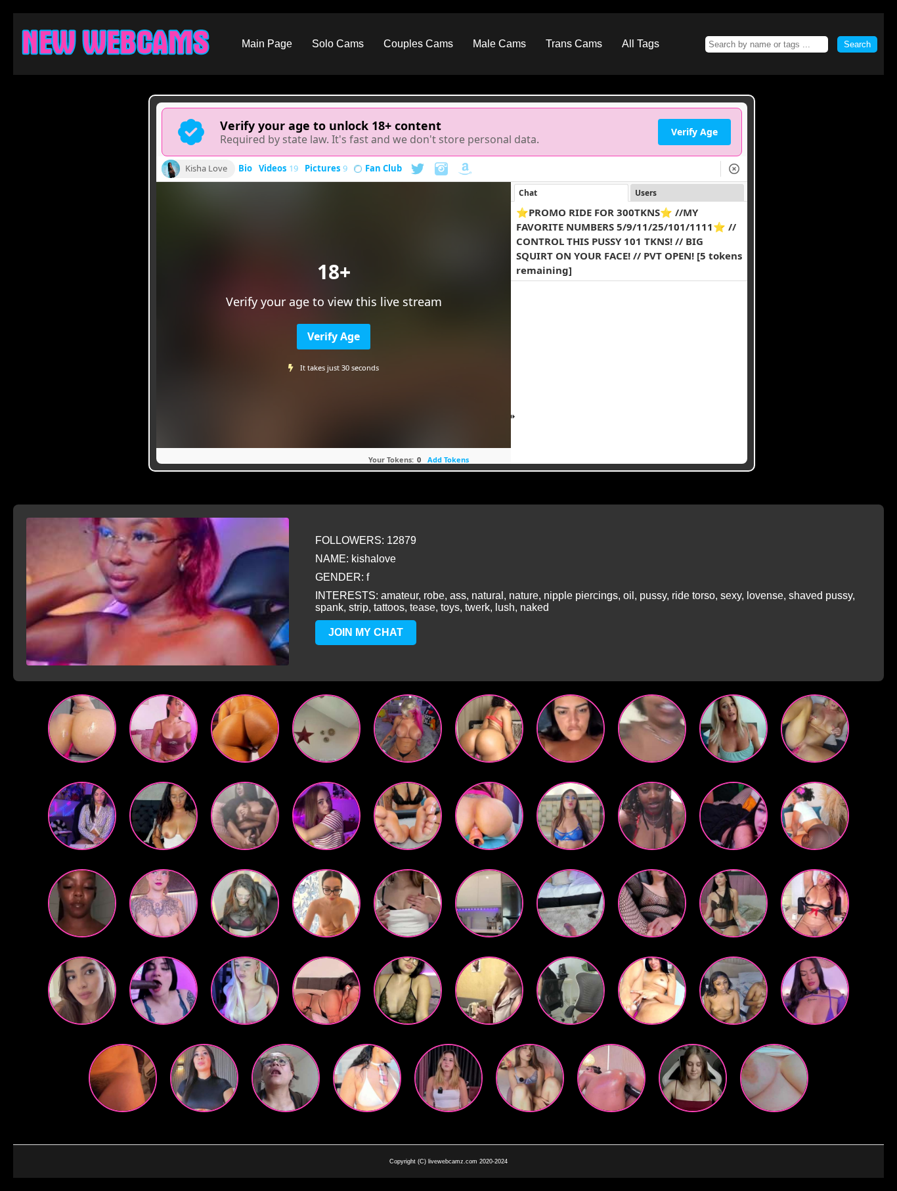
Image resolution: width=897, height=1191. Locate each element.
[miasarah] (489, 731)
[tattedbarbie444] (652, 731)
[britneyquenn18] (570, 731)
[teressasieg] (448, 1081)
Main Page (267, 43)
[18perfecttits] (326, 906)
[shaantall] (489, 819)
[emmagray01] (408, 731)
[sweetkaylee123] (82, 906)
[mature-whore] (815, 906)
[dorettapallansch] (408, 906)
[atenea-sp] (245, 906)
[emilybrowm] (570, 993)
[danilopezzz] (326, 993)
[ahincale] (204, 1081)
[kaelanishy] (693, 1081)
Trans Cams (574, 43)
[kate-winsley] (611, 1081)
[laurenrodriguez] (652, 993)
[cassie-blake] (652, 906)
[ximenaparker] (245, 731)
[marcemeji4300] (286, 1081)
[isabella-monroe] (815, 993)
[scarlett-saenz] (570, 819)
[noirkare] (408, 993)
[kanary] (82, 819)
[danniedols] (82, 993)
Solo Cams (338, 43)
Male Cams (499, 43)
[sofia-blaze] (367, 1081)
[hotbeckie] (733, 993)
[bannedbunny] (733, 731)
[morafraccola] (326, 819)
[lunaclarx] (163, 993)
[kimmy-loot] (489, 906)
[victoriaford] (163, 819)
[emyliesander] (530, 1081)
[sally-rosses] (815, 819)
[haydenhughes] (733, 906)
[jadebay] (326, 731)
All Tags (640, 43)
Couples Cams (418, 43)
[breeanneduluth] (245, 819)
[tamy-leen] (82, 731)
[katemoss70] (123, 1081)
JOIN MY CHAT (365, 632)
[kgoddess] (652, 819)
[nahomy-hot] (408, 819)
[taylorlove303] (815, 731)
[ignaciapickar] (733, 819)
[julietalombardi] (163, 731)
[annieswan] (163, 906)
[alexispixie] (774, 1081)
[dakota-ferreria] (570, 906)
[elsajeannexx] (245, 993)
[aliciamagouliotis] (489, 993)
